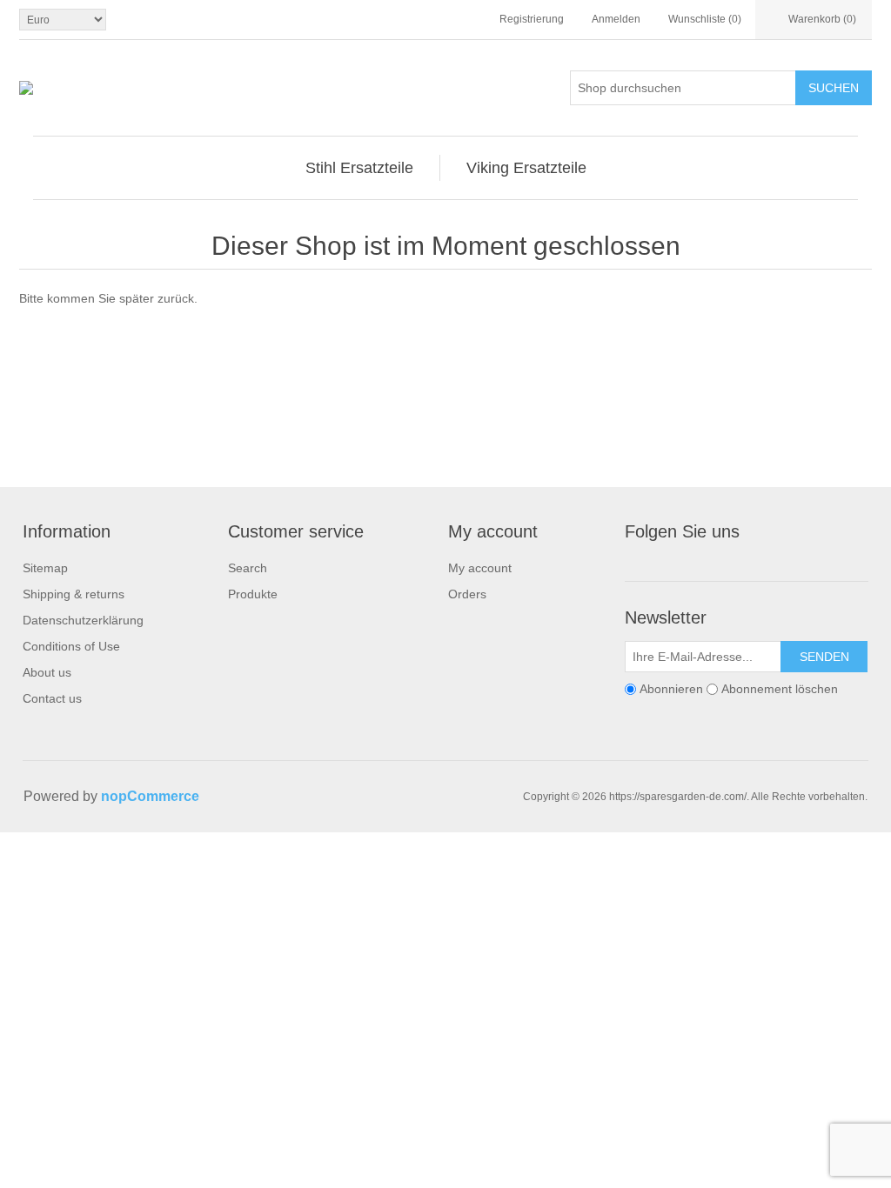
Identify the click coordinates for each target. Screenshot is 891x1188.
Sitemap (45, 568)
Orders (467, 594)
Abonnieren (671, 689)
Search (247, 568)
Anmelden (616, 19)
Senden (824, 657)
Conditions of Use (71, 646)
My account (480, 568)
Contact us (52, 698)
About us (47, 672)
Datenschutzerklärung (83, 620)
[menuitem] (359, 168)
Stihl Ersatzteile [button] (359, 168)
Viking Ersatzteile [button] (526, 168)
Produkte (253, 594)
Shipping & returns (73, 594)
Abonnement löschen (779, 689)
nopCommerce (150, 796)
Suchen (833, 88)
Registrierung (531, 19)
